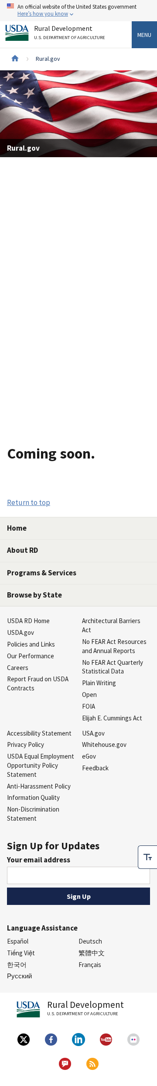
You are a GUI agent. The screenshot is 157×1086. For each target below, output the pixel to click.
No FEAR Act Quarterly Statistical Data (112, 667)
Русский (19, 976)
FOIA (88, 706)
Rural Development (69, 32)
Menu (144, 35)
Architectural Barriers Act (111, 625)
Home (17, 528)
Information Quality (33, 797)
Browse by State (34, 595)
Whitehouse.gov (104, 744)
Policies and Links (31, 644)
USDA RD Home (28, 621)
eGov (89, 756)
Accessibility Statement (39, 733)
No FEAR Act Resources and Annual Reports (114, 646)
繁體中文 (91, 953)
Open (89, 694)
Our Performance (30, 656)
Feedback (95, 768)
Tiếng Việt (21, 953)
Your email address (38, 860)
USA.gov (93, 733)
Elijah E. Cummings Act (112, 718)
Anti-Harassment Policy (39, 786)
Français (89, 965)
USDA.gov (20, 632)
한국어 (17, 965)
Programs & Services (41, 573)
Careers (17, 667)
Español (17, 941)
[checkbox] (147, 857)
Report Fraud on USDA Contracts (37, 683)
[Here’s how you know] (78, 10)
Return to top (28, 502)
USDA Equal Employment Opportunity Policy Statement (40, 765)
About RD (22, 550)
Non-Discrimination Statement (33, 813)
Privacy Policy (25, 744)
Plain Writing (99, 683)
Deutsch (90, 941)
